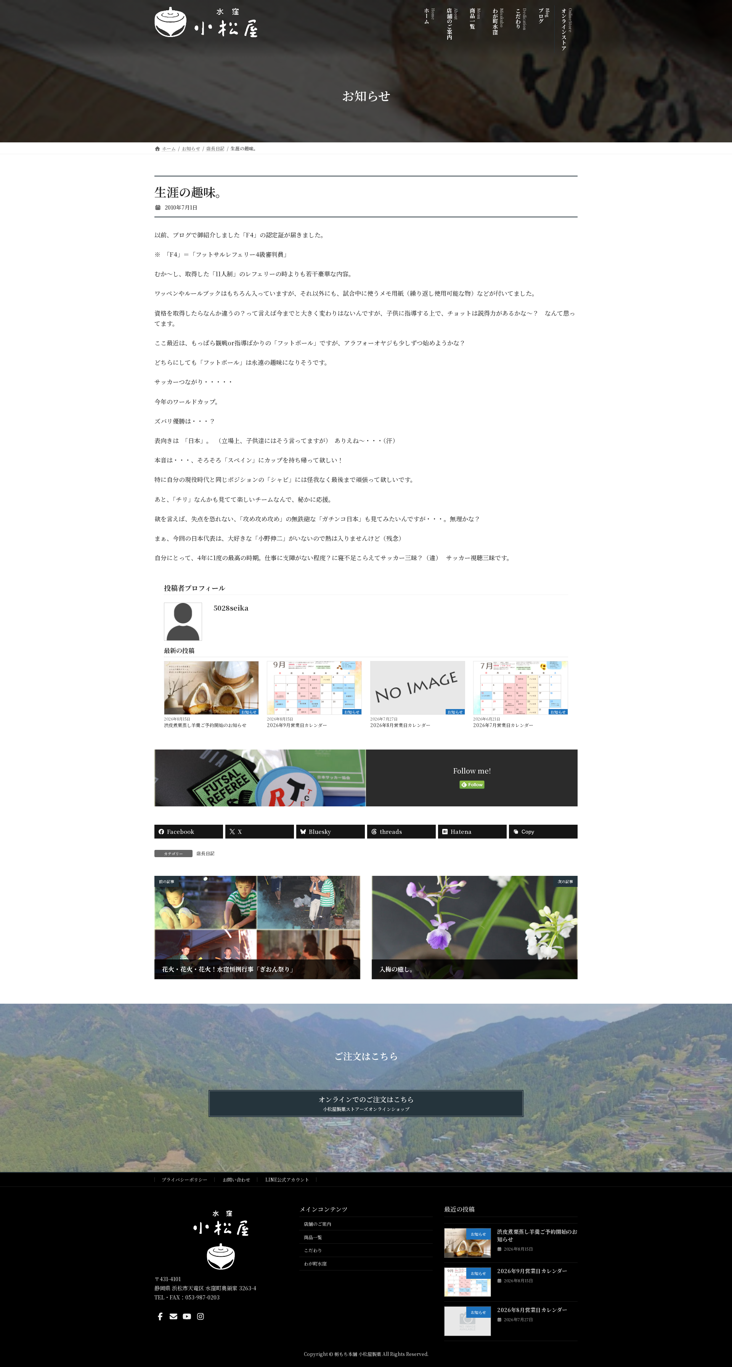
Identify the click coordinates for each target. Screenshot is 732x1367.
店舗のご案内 (317, 1223)
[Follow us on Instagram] (200, 1316)
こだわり (313, 1250)
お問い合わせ (236, 1179)
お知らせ (249, 711)
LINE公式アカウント (287, 1179)
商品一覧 (313, 1237)
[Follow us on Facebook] (160, 1316)
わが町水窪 (315, 1263)
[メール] (173, 1316)
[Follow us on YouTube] (187, 1316)
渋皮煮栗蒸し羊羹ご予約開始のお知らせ (205, 725)
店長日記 (205, 853)
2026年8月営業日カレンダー (400, 725)
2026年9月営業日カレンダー (297, 725)
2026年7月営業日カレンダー (503, 725)
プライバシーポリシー (184, 1179)
